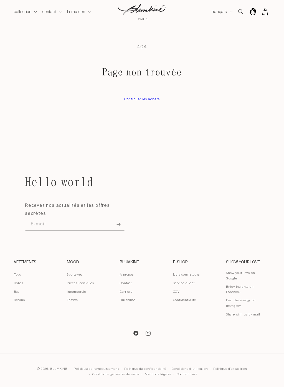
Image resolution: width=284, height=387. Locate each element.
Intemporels (76, 292)
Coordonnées (187, 374)
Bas (16, 292)
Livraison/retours (186, 274)
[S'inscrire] (118, 224)
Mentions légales (158, 374)
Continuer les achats (142, 99)
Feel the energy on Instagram (241, 303)
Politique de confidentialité (145, 369)
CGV (176, 292)
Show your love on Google (240, 275)
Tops (17, 274)
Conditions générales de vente (115, 374)
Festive (72, 300)
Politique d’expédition (230, 369)
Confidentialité (184, 300)
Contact (126, 283)
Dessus (19, 300)
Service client (184, 283)
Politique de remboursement (96, 369)
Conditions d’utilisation (190, 369)
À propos (126, 274)
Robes (18, 283)
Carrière (126, 292)
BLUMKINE (58, 369)
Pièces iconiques (80, 283)
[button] (25, 11)
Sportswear (75, 274)
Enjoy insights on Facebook (240, 289)
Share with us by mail (243, 314)
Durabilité (127, 300)
